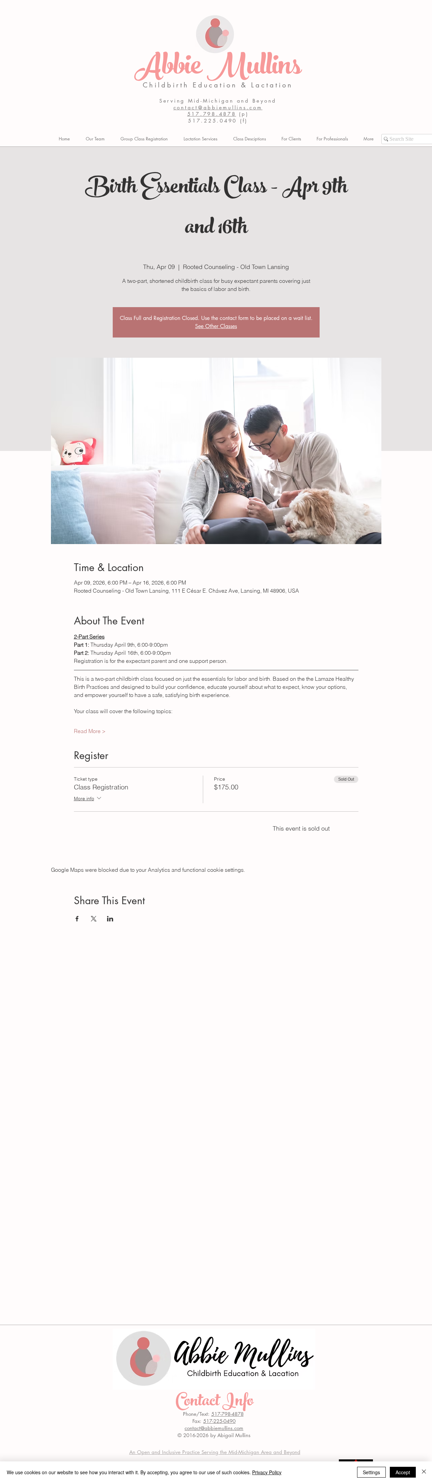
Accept (403, 1472)
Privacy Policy (266, 1472)
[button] (291, 138)
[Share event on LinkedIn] (110, 918)
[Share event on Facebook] (77, 918)
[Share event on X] (93, 918)
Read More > (90, 731)
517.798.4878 (211, 114)
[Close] (424, 1472)
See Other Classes (216, 326)
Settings (371, 1472)
